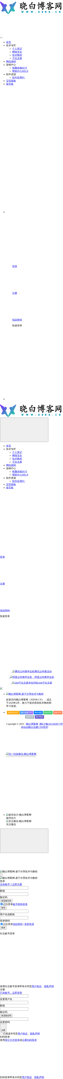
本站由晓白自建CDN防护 (34, 727)
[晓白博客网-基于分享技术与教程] (25, 694)
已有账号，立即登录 (11, 992)
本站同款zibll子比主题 (40, 682)
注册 (3, 1030)
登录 (3, 908)
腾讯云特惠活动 (43, 671)
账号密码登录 (20, 904)
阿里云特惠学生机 (43, 677)
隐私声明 (57, 712)
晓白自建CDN (26, 712)
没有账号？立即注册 (11, 884)
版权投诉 (48, 712)
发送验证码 (6, 901)
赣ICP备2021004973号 (51, 724)
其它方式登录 (12, 1040)
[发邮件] (34, 812)
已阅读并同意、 (21, 1033)
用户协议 (39, 717)
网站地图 (38, 712)
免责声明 (29, 717)
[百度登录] (35, 375)
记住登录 (8, 904)
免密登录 (29, 924)
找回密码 (18, 924)
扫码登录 (32, 1040)
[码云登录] (35, 352)
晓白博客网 (32, 724)
